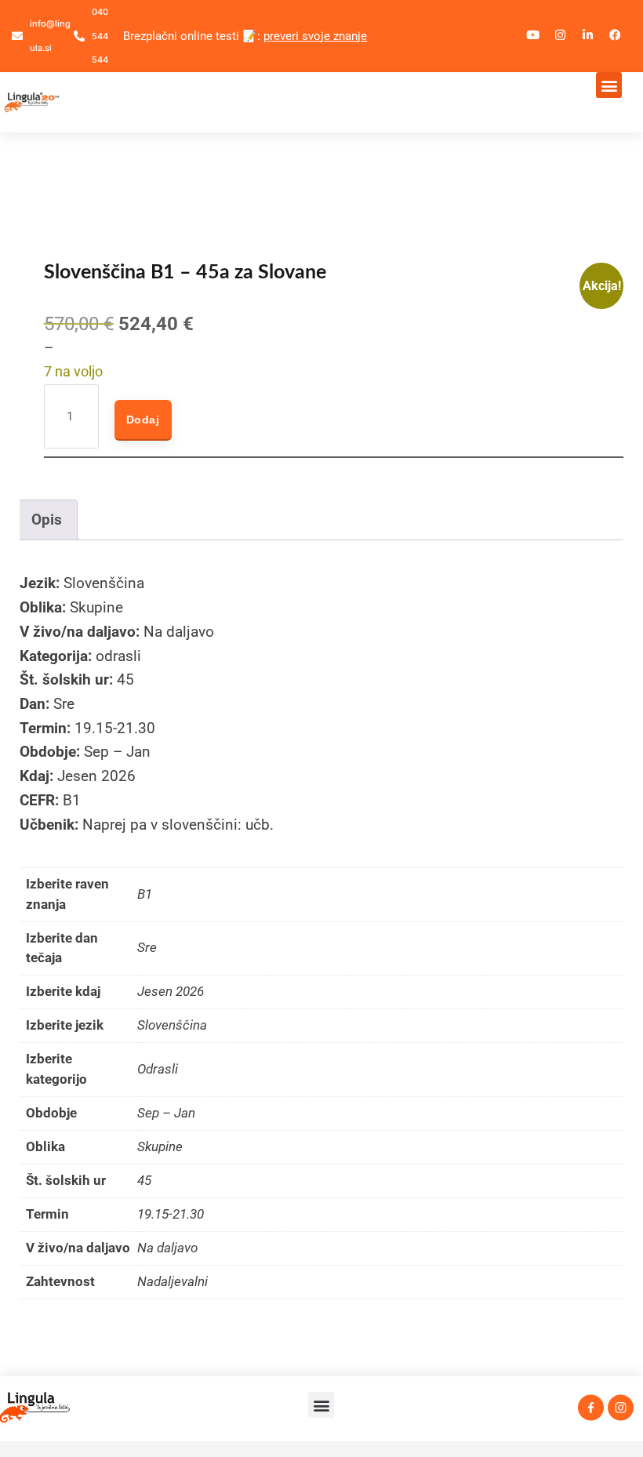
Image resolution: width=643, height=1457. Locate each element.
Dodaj (143, 419)
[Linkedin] (588, 35)
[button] (609, 85)
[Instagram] (560, 35)
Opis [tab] (46, 519)
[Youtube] (533, 35)
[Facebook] (615, 35)
